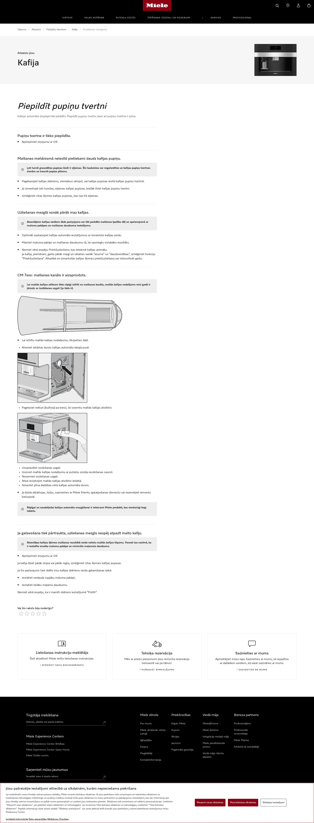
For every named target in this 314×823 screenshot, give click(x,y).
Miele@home (210, 723)
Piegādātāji (146, 753)
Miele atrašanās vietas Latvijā (153, 732)
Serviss (216, 18)
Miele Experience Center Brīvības (45, 744)
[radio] (21, 613)
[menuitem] (69, 17)
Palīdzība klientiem (56, 29)
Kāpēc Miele (178, 723)
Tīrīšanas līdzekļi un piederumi (168, 18)
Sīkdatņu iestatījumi (273, 802)
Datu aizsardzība (38, 819)
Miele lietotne (210, 730)
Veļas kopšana (94, 18)
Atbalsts (36, 29)
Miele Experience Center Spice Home (48, 750)
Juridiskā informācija (17, 819)
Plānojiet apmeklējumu (158, 670)
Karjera (144, 747)
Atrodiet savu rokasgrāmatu (63, 665)
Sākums (21, 29)
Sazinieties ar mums (253, 670)
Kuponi (175, 730)
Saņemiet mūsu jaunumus (47, 770)
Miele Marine (241, 740)
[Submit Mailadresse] (104, 777)
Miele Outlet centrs (37, 755)
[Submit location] (104, 722)
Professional (242, 18)
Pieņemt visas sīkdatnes (210, 802)
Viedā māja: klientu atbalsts (213, 755)
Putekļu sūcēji (126, 18)
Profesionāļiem (242, 723)
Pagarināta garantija (182, 750)
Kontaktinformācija (150, 760)
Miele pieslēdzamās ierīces (214, 745)
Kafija (75, 29)
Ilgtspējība (146, 740)
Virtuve (67, 18)
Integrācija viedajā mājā (216, 736)
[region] (157, 803)
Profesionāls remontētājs (241, 732)
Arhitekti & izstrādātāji (246, 747)
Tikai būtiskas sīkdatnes (243, 802)
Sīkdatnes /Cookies (58, 819)
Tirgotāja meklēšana (42, 715)
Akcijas (175, 736)
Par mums (146, 723)
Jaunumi (175, 743)
